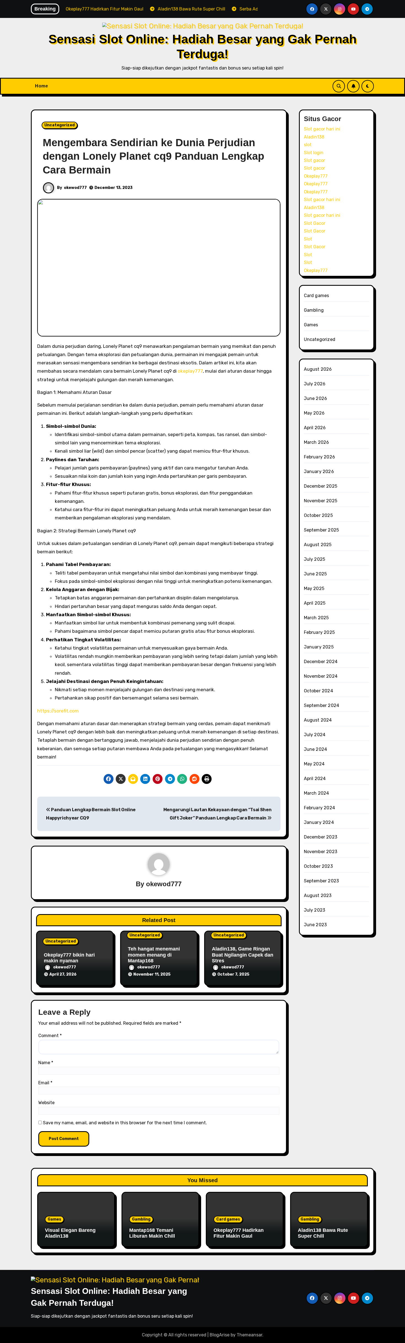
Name (45, 1062)
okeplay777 (190, 371)
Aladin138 (314, 137)
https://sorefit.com (58, 711)
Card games (316, 295)
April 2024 (315, 778)
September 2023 (321, 880)
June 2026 (315, 398)
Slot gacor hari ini (322, 129)
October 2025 (318, 515)
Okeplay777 (316, 176)
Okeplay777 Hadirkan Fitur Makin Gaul (239, 1233)
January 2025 (319, 647)
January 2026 (319, 471)
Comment (50, 1035)
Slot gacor (314, 160)
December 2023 (320, 837)
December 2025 (320, 486)
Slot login (313, 152)
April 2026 (315, 427)
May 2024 (314, 764)
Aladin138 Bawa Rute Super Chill (323, 1233)
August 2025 (318, 544)
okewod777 (75, 187)
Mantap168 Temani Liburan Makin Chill (152, 1233)
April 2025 (315, 603)
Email (45, 1082)
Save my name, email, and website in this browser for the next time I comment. (125, 1122)
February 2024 (319, 807)
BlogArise (219, 1334)
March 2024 (316, 793)
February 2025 (319, 632)
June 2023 (315, 924)
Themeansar (249, 1334)
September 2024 (321, 705)
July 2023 (314, 910)
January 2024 (319, 822)
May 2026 (314, 413)
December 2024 (321, 661)
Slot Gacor (314, 223)
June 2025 (315, 573)
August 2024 (318, 720)
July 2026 (315, 383)
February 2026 (319, 457)
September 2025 (321, 530)
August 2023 (318, 895)
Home (41, 86)
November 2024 (321, 676)
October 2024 (318, 690)
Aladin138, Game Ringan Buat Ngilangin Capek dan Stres (242, 954)
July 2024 (315, 734)
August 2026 (318, 369)
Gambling (314, 310)
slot (308, 144)
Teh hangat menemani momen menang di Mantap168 (154, 954)
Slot (308, 239)
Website (46, 1102)
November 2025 (320, 500)
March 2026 (316, 442)
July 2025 (314, 559)
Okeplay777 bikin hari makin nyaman (69, 958)
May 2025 (314, 588)
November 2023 (320, 851)
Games (311, 324)
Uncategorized (59, 125)
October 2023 (318, 866)
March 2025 (316, 617)
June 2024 (315, 749)
